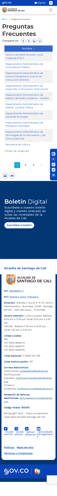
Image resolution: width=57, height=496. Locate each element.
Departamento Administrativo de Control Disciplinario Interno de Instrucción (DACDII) (24, 76)
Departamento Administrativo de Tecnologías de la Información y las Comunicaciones (26, 135)
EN (51, 3)
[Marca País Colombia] (37, 471)
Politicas (9, 447)
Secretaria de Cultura (18, 144)
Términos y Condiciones (18, 453)
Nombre (27, 48)
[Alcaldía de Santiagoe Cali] (28, 10)
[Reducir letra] (53, 164)
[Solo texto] (53, 159)
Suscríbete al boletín (19, 225)
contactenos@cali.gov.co (34, 371)
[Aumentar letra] (53, 169)
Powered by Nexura (46, 480)
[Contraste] (53, 154)
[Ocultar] (53, 175)
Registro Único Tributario (24, 296)
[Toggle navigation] (51, 10)
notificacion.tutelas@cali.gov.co (35, 388)
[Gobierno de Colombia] (8, 3)
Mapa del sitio (25, 447)
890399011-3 (16, 291)
